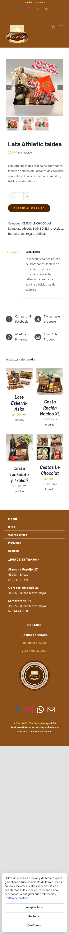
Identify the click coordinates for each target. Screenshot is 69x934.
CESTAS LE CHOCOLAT (36, 223)
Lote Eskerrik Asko (19, 403)
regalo (30, 233)
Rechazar (34, 916)
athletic (26, 228)
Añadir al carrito (29, 208)
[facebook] (18, 709)
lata (22, 233)
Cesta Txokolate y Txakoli (19, 474)
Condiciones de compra (40, 731)
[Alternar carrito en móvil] (53, 27)
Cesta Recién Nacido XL (50, 407)
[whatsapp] (40, 709)
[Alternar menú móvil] (61, 27)
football (13, 233)
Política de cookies (16, 898)
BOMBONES (41, 228)
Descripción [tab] (13, 252)
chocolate (56, 228)
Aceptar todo (34, 907)
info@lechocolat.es (35, 2)
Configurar (34, 925)
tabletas (41, 233)
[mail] (51, 709)
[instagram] (29, 709)
